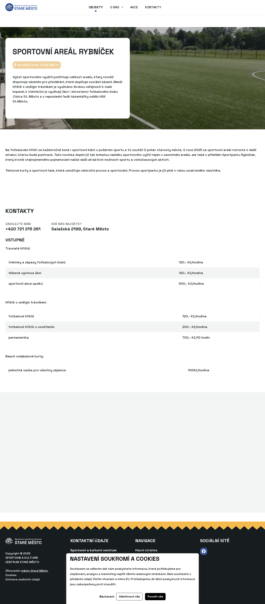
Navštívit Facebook (203, 551)
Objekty (96, 7)
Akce (134, 7)
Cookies (10, 575)
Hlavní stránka (146, 550)
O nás (114, 7)
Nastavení (107, 596)
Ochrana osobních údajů (22, 579)
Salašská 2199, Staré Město (80, 229)
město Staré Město (34, 571)
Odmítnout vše (129, 596)
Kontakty (153, 7)
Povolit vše (155, 596)
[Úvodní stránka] (21, 7)
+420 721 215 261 (23, 229)
